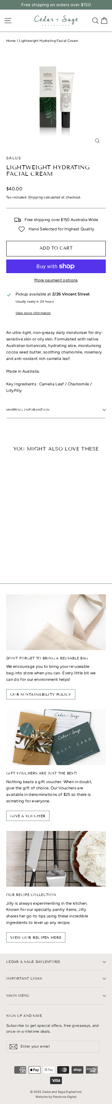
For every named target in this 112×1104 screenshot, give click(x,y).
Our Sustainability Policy (40, 694)
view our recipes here (35, 937)
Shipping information (28, 410)
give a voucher (27, 816)
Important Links (24, 978)
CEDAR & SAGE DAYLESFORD (33, 962)
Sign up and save (24, 1015)
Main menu (18, 995)
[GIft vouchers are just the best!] (56, 737)
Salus (13, 158)
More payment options (56, 280)
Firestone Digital (65, 1097)
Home (11, 41)
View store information (33, 313)
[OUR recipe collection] (56, 859)
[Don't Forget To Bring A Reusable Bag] (56, 622)
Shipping (35, 197)
